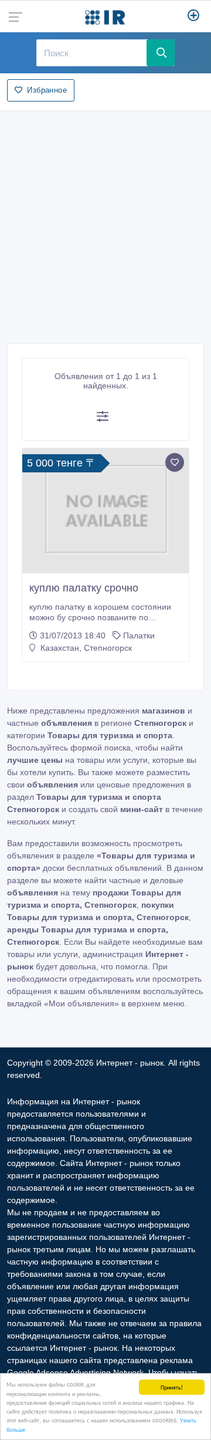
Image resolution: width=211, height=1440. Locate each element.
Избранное (47, 90)
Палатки (139, 635)
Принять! (172, 1386)
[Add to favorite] (174, 462)
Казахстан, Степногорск (85, 648)
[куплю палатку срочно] (105, 510)
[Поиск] (161, 52)
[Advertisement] (105, 223)
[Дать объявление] (193, 16)
